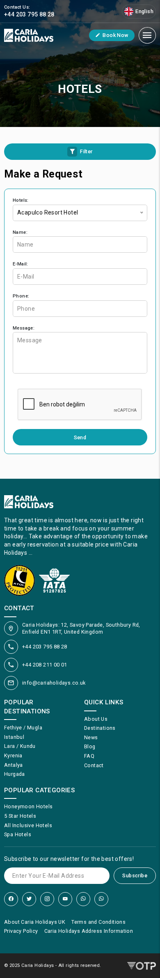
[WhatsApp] (83, 899)
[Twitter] (29, 899)
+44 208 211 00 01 (44, 665)
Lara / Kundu (20, 746)
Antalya (13, 765)
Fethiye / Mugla (23, 727)
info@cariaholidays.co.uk (54, 683)
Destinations (100, 728)
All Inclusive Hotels (28, 825)
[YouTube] (65, 899)
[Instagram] (47, 899)
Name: (20, 232)
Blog (90, 746)
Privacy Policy (21, 931)
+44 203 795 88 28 (44, 647)
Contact (94, 765)
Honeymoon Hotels (28, 806)
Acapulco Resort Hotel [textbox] (47, 212)
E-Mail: (20, 264)
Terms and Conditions (98, 922)
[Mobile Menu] (147, 35)
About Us (95, 719)
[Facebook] (11, 899)
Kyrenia (13, 755)
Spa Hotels (17, 834)
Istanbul (14, 737)
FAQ (89, 756)
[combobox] (80, 213)
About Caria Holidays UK (34, 922)
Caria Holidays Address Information (88, 931)
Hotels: (21, 200)
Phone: (21, 296)
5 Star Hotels (20, 816)
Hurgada (14, 774)
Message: (23, 328)
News (91, 737)
